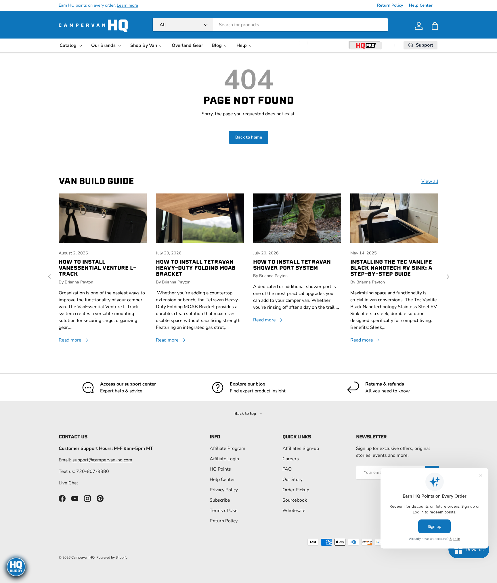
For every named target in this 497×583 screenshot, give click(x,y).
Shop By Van (143, 45)
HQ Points (220, 469)
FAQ (287, 469)
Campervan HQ (83, 557)
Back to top (245, 413)
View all (429, 181)
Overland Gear (187, 45)
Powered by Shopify (111, 557)
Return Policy (390, 5)
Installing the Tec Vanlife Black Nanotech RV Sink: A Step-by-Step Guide (391, 268)
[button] (435, 26)
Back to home (248, 137)
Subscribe (220, 500)
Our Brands (103, 45)
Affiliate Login (224, 459)
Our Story (292, 479)
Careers (290, 459)
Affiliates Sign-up (300, 448)
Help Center (421, 5)
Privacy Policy (224, 490)
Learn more (127, 5)
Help (241, 45)
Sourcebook (294, 500)
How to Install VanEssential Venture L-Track (97, 268)
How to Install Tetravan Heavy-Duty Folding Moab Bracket (196, 268)
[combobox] (270, 24)
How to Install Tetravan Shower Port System (292, 265)
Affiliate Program (227, 448)
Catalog (68, 45)
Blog (217, 45)
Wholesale (293, 510)
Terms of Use (224, 510)
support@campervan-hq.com (102, 460)
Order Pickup (295, 490)
